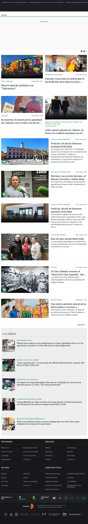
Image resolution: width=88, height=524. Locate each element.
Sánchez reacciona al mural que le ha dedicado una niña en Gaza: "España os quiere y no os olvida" (64, 81)
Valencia (48, 459)
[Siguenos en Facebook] (72, 498)
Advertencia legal (51, 477)
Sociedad (4, 485)
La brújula (4, 455)
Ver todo (26, 459)
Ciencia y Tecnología (30, 481)
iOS (34, 499)
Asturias (70, 452)
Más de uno (5, 448)
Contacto (70, 477)
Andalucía (48, 455)
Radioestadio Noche (30, 448)
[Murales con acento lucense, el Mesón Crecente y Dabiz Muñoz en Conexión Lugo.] (25, 184)
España (4, 474)
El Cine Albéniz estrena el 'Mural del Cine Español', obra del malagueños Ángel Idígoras (68, 274)
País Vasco (71, 455)
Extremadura (71, 448)
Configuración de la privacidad (74, 486)
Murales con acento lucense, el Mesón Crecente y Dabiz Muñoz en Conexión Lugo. (69, 179)
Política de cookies (51, 481)
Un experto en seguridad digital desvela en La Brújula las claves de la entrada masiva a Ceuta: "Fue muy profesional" (49, 383)
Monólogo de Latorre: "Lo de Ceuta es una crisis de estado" (46, 2)
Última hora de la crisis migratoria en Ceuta (14, 2)
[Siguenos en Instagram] (66, 498)
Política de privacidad (52, 474)
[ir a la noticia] (8, 345)
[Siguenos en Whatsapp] (83, 498)
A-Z (83, 51)
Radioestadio (6, 459)
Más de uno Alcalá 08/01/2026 (67, 238)
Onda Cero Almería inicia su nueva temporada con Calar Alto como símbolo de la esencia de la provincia (48, 422)
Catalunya (48, 452)
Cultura (25, 477)
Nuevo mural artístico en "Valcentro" (17, 87)
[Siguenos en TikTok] (60, 498)
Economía (4, 481)
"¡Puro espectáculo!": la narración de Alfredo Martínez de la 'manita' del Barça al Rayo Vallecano (50, 364)
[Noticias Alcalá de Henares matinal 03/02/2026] (25, 151)
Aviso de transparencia (53, 485)
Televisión (26, 474)
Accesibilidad (71, 481)
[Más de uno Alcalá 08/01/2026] (25, 247)
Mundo (3, 477)
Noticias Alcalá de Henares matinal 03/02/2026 (66, 145)
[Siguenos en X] (78, 498)
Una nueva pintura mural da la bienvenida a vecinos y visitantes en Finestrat (68, 307)
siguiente (80, 325)
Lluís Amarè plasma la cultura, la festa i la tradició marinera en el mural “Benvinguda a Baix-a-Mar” (64, 133)
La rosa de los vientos (30, 452)
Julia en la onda (6, 452)
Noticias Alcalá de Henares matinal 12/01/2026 (66, 210)
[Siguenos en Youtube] (54, 498)
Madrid (47, 448)
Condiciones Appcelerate (76, 474)
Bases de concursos (52, 489)
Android (22, 499)
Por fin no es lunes (29, 455)
